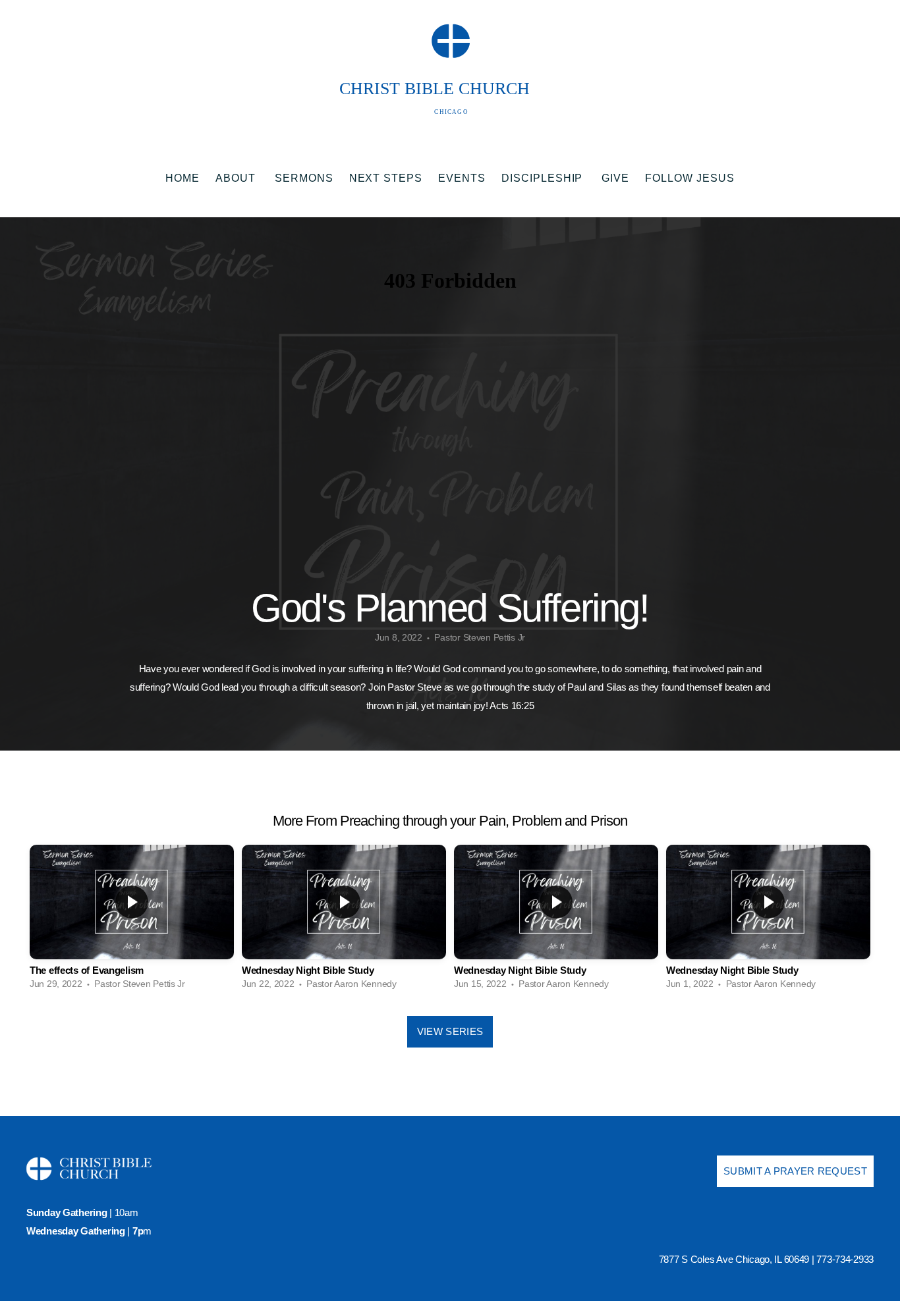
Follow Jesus (690, 178)
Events (462, 178)
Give (615, 178)
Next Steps (386, 178)
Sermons (304, 178)
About (237, 178)
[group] (132, 920)
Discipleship (543, 178)
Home (182, 178)
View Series (450, 1031)
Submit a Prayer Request (795, 1171)
